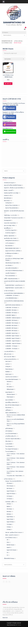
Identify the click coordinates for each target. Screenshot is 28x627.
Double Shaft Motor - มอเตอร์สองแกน (13, 285)
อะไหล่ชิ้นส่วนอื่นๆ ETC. (10, 436)
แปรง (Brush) (8, 265)
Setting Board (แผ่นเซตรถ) (11, 240)
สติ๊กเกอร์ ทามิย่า (7, 354)
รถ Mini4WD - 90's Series (10, 310)
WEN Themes (18, 625)
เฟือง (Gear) (8, 441)
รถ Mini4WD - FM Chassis (11, 320)
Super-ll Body (10, 516)
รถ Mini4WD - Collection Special (12, 317)
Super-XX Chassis (11, 493)
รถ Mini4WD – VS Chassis (11, 348)
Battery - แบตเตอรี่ (8, 190)
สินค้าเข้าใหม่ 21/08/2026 (11, 205)
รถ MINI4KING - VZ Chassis (11, 295)
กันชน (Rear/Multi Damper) (11, 379)
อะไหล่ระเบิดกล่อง (18, 41)
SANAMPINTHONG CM (14, 22)
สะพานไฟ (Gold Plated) (10, 433)
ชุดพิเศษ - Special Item (9, 235)
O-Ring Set (7, 366)
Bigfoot (8, 506)
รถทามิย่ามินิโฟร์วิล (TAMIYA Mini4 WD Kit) (14, 301)
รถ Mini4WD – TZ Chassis (11, 346)
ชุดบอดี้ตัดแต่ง (7, 228)
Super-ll (8, 547)
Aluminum (9, 381)
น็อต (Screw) (8, 407)
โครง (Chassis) (8, 446)
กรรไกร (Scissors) (9, 243)
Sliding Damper (10, 389)
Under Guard (8, 374)
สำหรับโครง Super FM (10, 230)
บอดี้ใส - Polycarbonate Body (10, 278)
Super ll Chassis (10, 491)
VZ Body (9, 529)
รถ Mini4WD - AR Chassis (11, 312)
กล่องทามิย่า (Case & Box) (10, 223)
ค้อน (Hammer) (8, 245)
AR (7, 539)
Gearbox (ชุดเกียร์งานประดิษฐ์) (11, 193)
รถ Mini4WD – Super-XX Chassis (12, 343)
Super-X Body (10, 519)
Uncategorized (7, 220)
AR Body (9, 503)
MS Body (9, 514)
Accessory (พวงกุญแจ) (9, 182)
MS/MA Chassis (10, 544)
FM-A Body (9, 509)
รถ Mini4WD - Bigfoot (10, 315)
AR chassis (9, 483)
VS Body (9, 527)
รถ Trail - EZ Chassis (8, 290)
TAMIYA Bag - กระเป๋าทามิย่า (10, 215)
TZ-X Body (9, 524)
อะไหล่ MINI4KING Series (11, 298)
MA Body (9, 511)
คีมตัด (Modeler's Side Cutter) (12, 248)
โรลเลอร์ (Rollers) (9, 451)
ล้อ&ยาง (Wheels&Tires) (10, 412)
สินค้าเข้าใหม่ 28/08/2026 (11, 208)
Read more (5, 617)
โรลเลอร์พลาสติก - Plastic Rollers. (14, 475)
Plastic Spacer (10, 397)
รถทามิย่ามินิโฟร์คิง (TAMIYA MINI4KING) (13, 293)
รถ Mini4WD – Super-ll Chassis (12, 340)
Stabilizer (7, 371)
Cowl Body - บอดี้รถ (9, 501)
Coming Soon (8, 202)
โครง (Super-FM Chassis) (11, 449)
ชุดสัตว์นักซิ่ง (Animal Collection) (12, 305)
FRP (8, 384)
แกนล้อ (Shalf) (8, 443)
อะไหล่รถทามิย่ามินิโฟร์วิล (10, 359)
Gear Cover (8, 361)
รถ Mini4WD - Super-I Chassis (12, 335)
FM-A (8, 542)
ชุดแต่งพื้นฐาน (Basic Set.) (11, 402)
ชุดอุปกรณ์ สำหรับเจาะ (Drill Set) (12, 250)
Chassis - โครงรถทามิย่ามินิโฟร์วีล (13, 481)
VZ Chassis (9, 498)
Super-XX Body (10, 521)
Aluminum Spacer (11, 394)
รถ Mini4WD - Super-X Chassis (12, 338)
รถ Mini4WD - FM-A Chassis (11, 323)
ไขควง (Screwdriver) (10, 275)
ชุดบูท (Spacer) (8, 392)
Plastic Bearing (8, 369)
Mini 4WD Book (7, 198)
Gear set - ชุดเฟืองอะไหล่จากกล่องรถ (13, 532)
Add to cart (9, 83)
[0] (24, 29)
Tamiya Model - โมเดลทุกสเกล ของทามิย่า (13, 217)
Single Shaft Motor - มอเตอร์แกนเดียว (13, 287)
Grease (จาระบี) (7, 195)
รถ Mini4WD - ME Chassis (11, 328)
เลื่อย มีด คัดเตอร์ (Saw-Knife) (12, 262)
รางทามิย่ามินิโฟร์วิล (9, 351)
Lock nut (7, 364)
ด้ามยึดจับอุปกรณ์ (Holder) (11, 253)
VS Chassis (9, 496)
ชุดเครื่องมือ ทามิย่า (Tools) (10, 238)
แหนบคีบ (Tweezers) (10, 273)
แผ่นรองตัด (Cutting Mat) (11, 268)
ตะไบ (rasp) (8, 255)
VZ (7, 555)
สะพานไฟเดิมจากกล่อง (7, 42)
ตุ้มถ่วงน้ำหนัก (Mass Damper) (12, 405)
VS (7, 552)
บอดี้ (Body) (8, 410)
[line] (9, 582)
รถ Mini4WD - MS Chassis (11, 330)
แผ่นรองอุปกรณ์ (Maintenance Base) (13, 270)
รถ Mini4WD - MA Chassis (11, 325)
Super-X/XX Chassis (11, 550)
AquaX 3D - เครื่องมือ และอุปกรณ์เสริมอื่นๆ (13, 187)
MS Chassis (9, 488)
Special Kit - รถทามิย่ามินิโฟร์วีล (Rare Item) (14, 210)
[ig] (6, 582)
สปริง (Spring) (8, 431)
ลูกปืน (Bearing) (9, 428)
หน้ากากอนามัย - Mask (9, 356)
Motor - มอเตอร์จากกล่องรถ (11, 535)
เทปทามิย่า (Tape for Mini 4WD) (12, 438)
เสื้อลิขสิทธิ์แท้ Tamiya (9, 558)
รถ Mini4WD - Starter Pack (11, 333)
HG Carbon (9, 386)
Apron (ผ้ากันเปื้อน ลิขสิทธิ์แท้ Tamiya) (12, 185)
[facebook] (4, 582)
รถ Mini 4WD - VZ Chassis (11, 307)
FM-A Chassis (10, 485)
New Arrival (6, 200)
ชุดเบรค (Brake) (9, 399)
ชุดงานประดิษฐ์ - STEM (9, 225)
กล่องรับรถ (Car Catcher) (11, 376)
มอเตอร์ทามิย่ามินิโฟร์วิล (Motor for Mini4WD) (14, 281)
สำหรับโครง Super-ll (10, 232)
